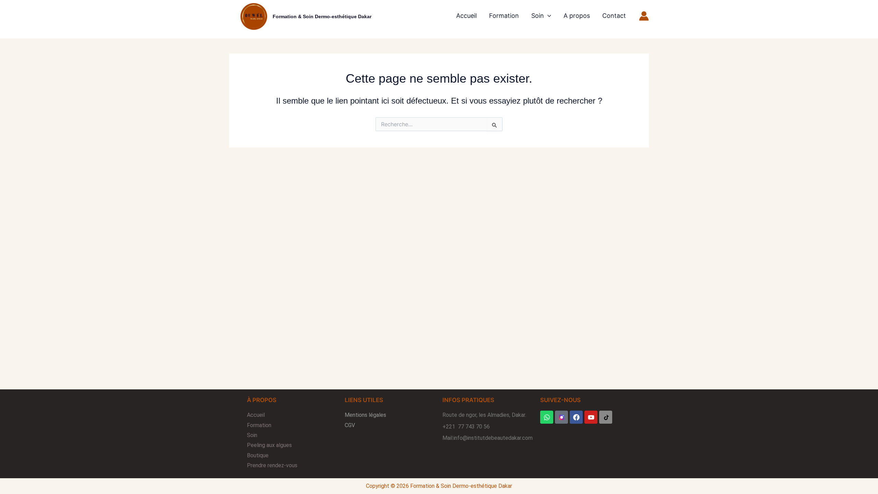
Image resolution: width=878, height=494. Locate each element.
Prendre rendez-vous (272, 465)
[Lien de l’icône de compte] (644, 16)
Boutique (258, 455)
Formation (504, 15)
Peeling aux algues (269, 445)
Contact (614, 15)
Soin (537, 15)
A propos (576, 15)
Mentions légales (365, 415)
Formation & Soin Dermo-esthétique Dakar (322, 16)
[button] (547, 16)
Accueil (466, 15)
